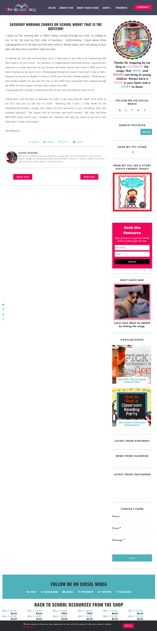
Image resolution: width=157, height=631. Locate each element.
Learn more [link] (28, 627)
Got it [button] (128, 626)
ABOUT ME (66, 7)
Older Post (89, 177)
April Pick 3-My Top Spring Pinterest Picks (132, 381)
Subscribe (132, 262)
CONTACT (143, 7)
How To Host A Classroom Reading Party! (132, 424)
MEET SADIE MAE (88, 7)
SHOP (106, 7)
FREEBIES (121, 7)
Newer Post (23, 177)
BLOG (52, 7)
